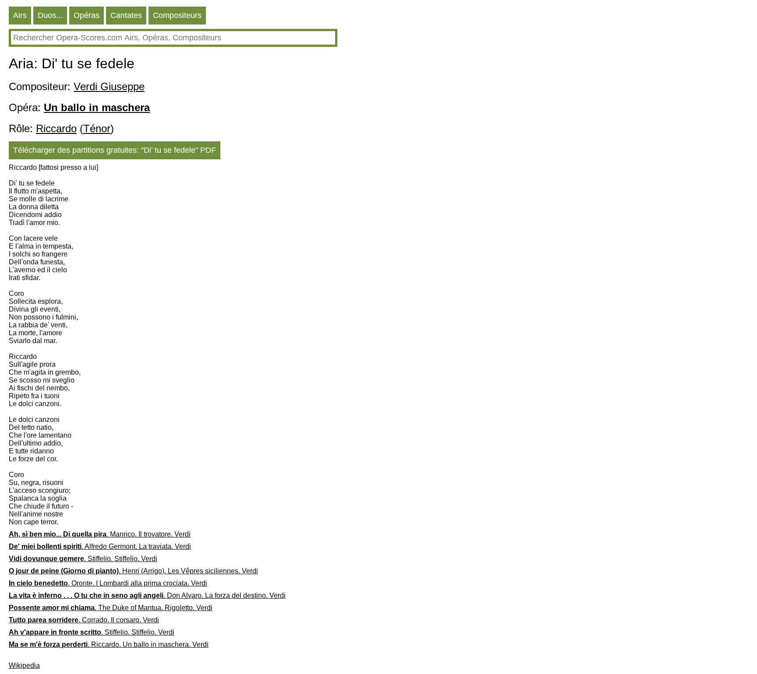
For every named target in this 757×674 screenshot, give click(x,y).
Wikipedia (24, 665)
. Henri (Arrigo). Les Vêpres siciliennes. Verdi (133, 571)
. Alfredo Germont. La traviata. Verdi (100, 546)
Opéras (86, 15)
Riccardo (56, 128)
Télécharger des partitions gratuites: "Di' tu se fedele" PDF (114, 150)
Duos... (50, 15)
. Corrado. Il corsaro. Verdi (84, 620)
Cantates (126, 15)
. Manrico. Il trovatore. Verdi (100, 534)
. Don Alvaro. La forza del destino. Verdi (147, 595)
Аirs (20, 15)
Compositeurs (177, 15)
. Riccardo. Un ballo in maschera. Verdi (109, 644)
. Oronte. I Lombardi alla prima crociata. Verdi (108, 583)
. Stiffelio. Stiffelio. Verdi (83, 558)
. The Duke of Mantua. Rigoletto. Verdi (110, 607)
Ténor (96, 128)
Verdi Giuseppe (109, 86)
